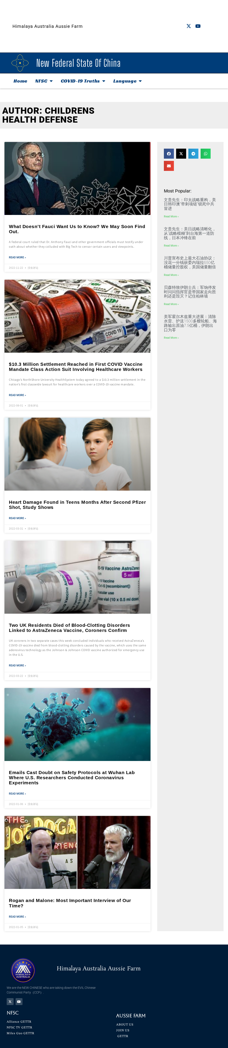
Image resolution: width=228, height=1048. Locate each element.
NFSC (41, 81)
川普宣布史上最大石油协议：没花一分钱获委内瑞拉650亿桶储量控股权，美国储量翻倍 (190, 262)
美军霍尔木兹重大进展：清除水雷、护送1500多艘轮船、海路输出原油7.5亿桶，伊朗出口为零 (190, 323)
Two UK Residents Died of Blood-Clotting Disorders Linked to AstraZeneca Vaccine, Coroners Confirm (69, 628)
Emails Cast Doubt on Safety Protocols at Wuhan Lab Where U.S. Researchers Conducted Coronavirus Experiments (72, 777)
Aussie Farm (131, 1015)
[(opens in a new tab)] (77, 178)
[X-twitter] (188, 26)
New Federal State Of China (78, 63)
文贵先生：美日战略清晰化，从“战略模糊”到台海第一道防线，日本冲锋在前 (190, 233)
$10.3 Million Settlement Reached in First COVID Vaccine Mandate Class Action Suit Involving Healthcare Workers (76, 367)
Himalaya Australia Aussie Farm (47, 26)
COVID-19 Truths (80, 81)
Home (20, 81)
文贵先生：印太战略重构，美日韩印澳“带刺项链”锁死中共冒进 (190, 204)
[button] (169, 154)
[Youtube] (197, 26)
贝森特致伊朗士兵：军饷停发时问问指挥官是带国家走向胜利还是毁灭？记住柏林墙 (190, 292)
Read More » (17, 257)
